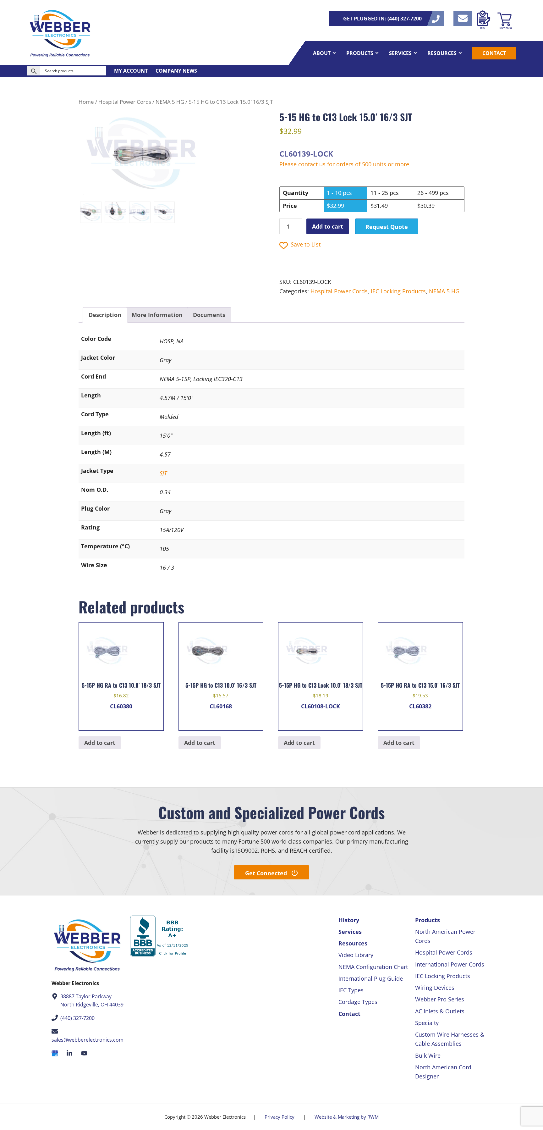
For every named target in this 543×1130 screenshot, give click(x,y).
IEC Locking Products (398, 291)
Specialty (427, 1023)
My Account (131, 70)
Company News (176, 70)
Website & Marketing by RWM (347, 1117)
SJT (163, 473)
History (348, 920)
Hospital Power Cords (124, 101)
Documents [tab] (209, 315)
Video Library (355, 955)
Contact (349, 1013)
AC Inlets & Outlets (439, 1011)
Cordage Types (357, 1001)
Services (350, 931)
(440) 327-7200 (77, 1018)
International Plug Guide (370, 978)
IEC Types (351, 990)
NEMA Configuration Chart (373, 967)
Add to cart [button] (99, 742)
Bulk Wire (428, 1055)
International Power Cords (449, 964)
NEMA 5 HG (170, 101)
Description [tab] (105, 315)
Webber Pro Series (439, 999)
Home (86, 101)
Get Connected (266, 873)
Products (427, 920)
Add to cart (327, 226)
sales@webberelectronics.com (87, 1039)
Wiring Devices (434, 987)
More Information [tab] (157, 315)
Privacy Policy (279, 1117)
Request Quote (386, 226)
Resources (352, 943)
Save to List (306, 244)
